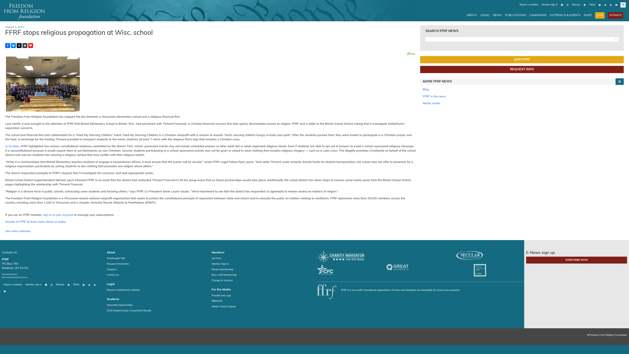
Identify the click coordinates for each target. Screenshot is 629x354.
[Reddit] (605, 5)
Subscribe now (576, 260)
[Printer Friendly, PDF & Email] (410, 54)
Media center (431, 103)
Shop (588, 15)
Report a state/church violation (123, 290)
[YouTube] (599, 5)
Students (113, 299)
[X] (584, 5)
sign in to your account (58, 215)
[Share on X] (19, 45)
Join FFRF (522, 59)
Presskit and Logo (221, 296)
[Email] (616, 5)
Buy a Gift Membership (224, 275)
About (472, 15)
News (497, 15)
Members (218, 252)
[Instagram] (567, 5)
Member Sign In (220, 264)
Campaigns (538, 15)
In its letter (12, 146)
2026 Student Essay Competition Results (129, 311)
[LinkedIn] (611, 5)
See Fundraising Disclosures (15, 277)
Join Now (216, 258)
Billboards (217, 301)
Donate (615, 15)
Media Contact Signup (224, 306)
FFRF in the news (434, 96)
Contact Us (9, 252)
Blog (426, 89)
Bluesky (576, 5)
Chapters (112, 269)
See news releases (17, 231)
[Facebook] (562, 5)
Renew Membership (222, 269)
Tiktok (592, 5)
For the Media (221, 289)
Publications (515, 15)
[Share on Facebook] (7, 45)
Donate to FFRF (15, 222)
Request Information (118, 264)
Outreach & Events (565, 15)
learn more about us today (48, 222)
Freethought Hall (116, 258)
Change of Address (222, 280)
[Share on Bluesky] (13, 45)
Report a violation (529, 5)
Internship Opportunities (120, 305)
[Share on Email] (24, 45)
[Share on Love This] (30, 45)
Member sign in (550, 5)
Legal (485, 15)
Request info (522, 69)
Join (600, 15)
